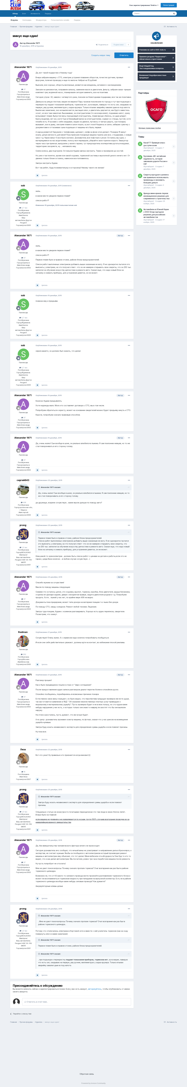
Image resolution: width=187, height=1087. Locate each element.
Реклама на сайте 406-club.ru (152, 50)
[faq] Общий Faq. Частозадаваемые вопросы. (151, 67)
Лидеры (77, 20)
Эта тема (164, 13)
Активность (35, 13)
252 (24, 654)
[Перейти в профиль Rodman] (23, 641)
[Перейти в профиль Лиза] (23, 758)
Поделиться (102, 45)
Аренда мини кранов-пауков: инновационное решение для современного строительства (156, 196)
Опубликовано (49, 67)
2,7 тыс (24, 208)
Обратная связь (87, 1074)
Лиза (23, 749)
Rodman (23, 632)
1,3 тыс (24, 547)
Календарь (27, 20)
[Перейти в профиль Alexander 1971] (15, 44)
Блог (24, 13)
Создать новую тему (100, 55)
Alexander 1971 (33, 43)
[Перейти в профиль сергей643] (23, 489)
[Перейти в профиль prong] (23, 534)
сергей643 (23, 480)
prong (23, 525)
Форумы (14, 20)
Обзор (15, 13)
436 (24, 502)
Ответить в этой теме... (37, 1002)
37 (24, 89)
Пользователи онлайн (60, 20)
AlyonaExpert (148, 148)
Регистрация (168, 5)
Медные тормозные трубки (150, 128)
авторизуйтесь (95, 989)
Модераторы (41, 20)
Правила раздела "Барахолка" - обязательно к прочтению (153, 58)
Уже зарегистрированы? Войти (143, 5)
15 (24, 772)
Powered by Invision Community (93, 1083)
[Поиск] (174, 13)
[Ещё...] (129, 67)
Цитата (44, 175)
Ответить (124, 55)
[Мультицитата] (37, 175)
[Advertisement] (86, 1046)
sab (23, 185)
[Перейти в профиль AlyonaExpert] (140, 144)
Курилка (40, 46)
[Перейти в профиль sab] (23, 194)
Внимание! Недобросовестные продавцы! (152, 76)
